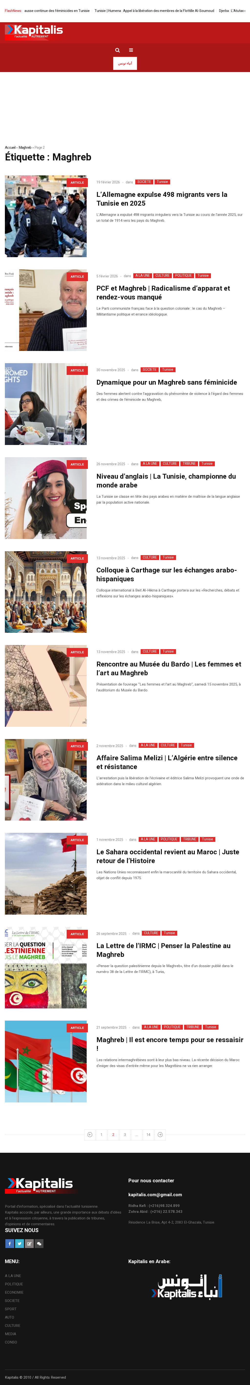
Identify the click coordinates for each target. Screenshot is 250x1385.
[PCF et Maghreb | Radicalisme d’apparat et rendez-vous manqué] (46, 310)
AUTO (9, 1317)
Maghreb (25, 147)
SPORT (11, 1309)
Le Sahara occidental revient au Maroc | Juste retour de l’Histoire (167, 856)
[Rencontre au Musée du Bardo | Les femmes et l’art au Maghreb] (46, 686)
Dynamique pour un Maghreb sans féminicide (166, 383)
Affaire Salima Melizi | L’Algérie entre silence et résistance (167, 762)
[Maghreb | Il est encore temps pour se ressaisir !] (46, 1061)
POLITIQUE (183, 275)
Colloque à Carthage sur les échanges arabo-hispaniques (166, 574)
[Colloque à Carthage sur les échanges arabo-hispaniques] (46, 592)
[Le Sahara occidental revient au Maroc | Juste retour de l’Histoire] (46, 874)
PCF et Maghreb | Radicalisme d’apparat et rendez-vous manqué (163, 293)
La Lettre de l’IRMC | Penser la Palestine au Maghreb (163, 950)
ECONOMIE (14, 1292)
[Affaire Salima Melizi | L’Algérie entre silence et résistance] (46, 780)
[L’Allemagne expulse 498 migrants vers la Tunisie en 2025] (46, 216)
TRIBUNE (189, 463)
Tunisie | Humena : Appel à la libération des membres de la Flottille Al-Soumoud (124, 10)
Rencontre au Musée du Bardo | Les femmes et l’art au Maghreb (168, 668)
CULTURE (163, 275)
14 (148, 1134)
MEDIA (10, 1334)
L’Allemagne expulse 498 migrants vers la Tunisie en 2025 (162, 199)
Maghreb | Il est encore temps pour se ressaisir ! (169, 1044)
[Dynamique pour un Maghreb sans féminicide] (46, 404)
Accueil (10, 147)
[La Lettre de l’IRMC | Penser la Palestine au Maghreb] (46, 968)
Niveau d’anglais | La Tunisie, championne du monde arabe (166, 481)
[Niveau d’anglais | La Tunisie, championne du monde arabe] (46, 498)
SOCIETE (144, 182)
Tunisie (162, 182)
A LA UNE (142, 275)
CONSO (11, 1342)
